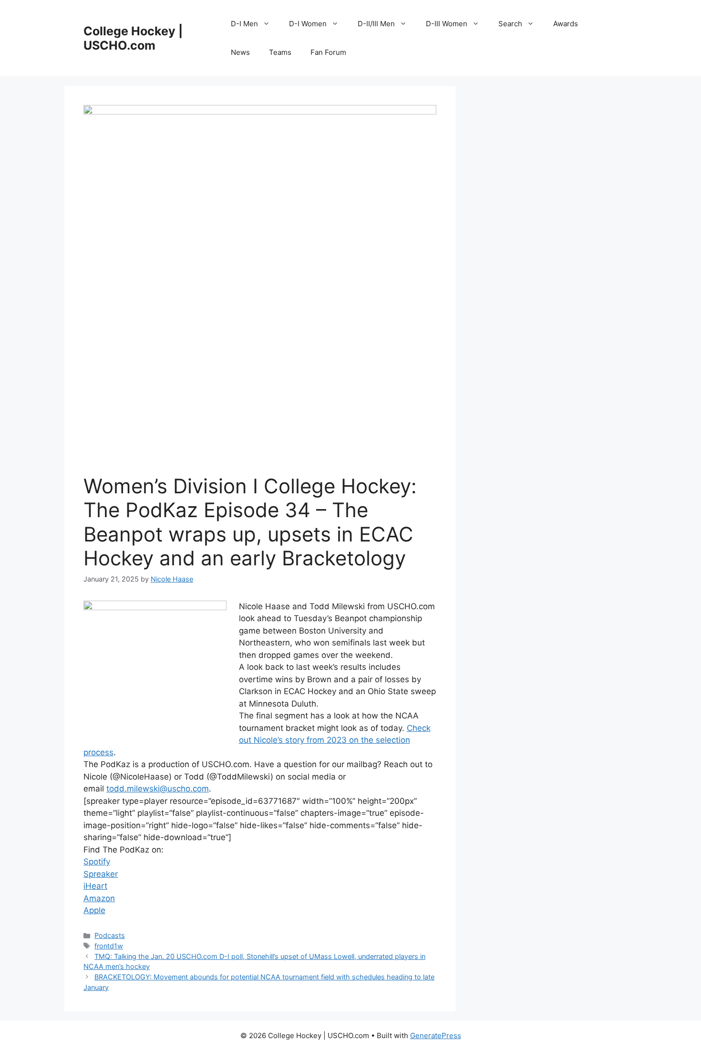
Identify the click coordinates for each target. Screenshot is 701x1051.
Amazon (99, 898)
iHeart (95, 886)
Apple (94, 910)
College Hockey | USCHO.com (133, 38)
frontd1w (108, 946)
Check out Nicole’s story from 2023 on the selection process (257, 740)
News (240, 52)
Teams (280, 52)
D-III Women (446, 23)
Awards (565, 23)
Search (510, 23)
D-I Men (244, 23)
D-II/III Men (376, 23)
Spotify (96, 861)
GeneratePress (435, 1035)
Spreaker (100, 874)
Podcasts (109, 935)
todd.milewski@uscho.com (157, 788)
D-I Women (308, 23)
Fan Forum (328, 52)
